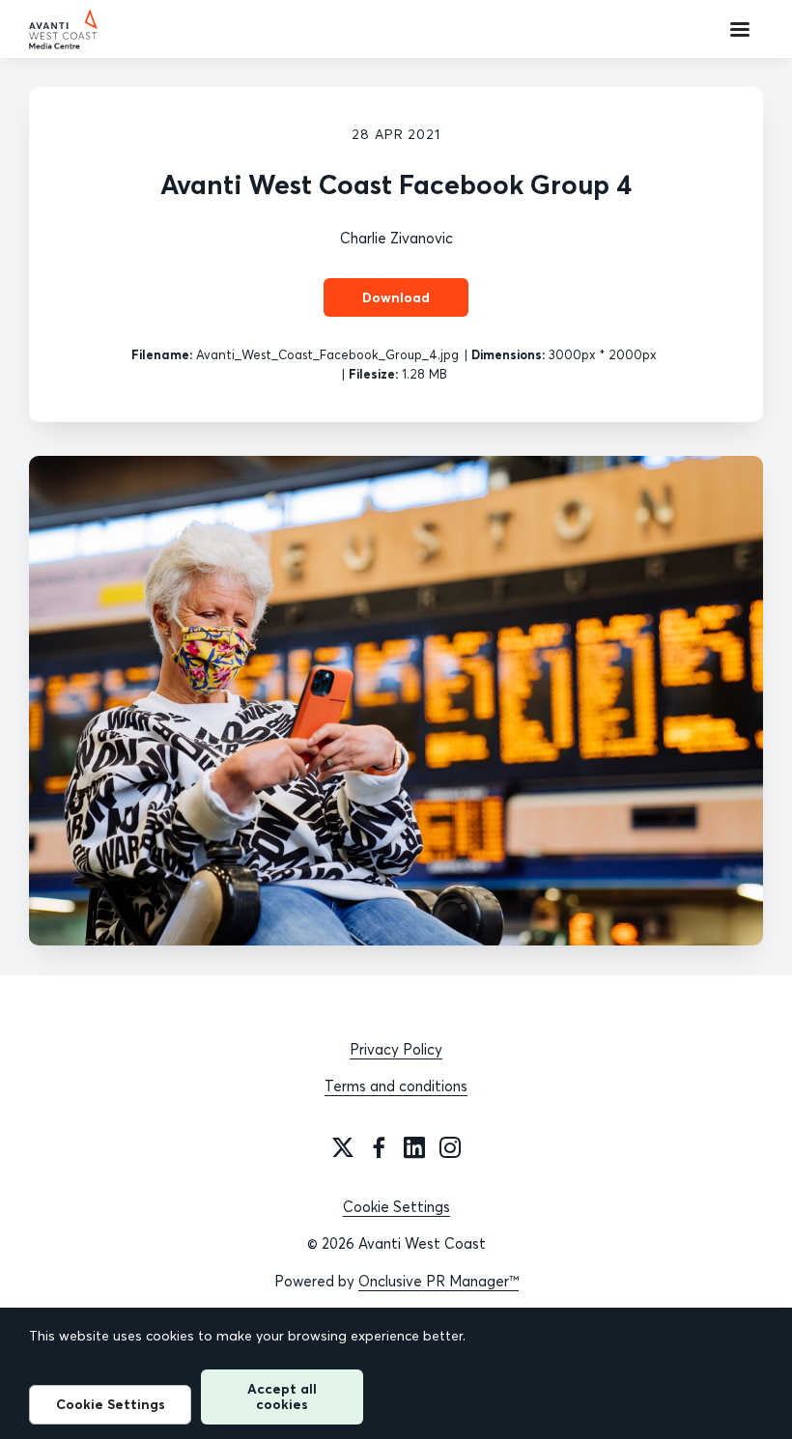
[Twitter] (343, 1147)
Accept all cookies (282, 1396)
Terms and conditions (396, 1086)
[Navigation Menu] (740, 29)
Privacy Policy (396, 1049)
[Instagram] (450, 1147)
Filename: (161, 354)
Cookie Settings (396, 1207)
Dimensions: (508, 354)
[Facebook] (378, 1147)
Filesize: (373, 373)
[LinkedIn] (414, 1147)
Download (396, 297)
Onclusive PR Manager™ (438, 1281)
